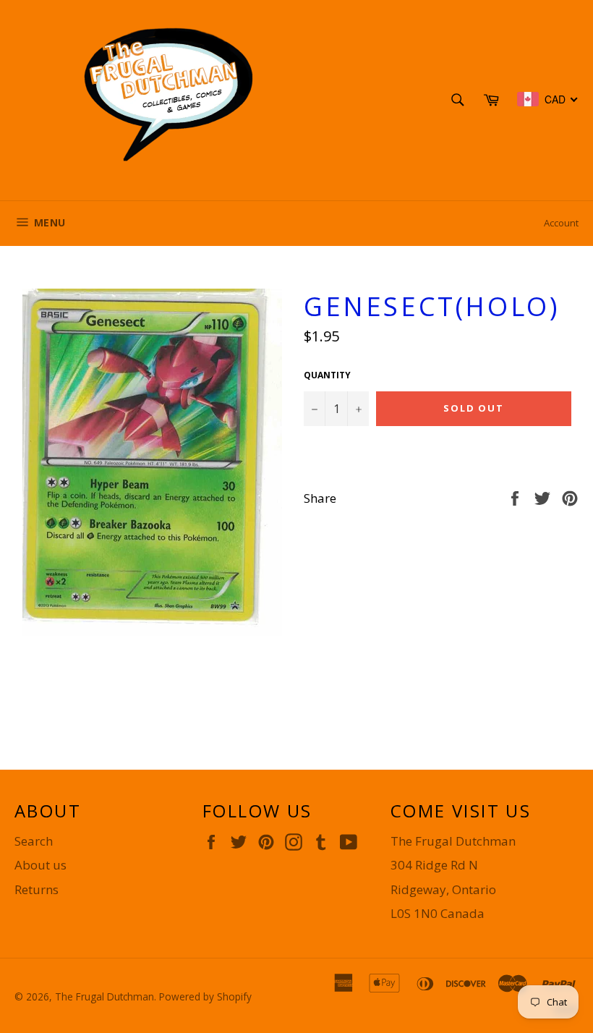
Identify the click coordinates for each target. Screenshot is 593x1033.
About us (40, 864)
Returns (36, 889)
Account (561, 222)
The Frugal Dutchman (104, 996)
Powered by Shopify (205, 996)
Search (33, 841)
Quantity (327, 375)
